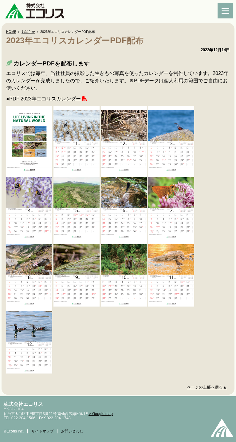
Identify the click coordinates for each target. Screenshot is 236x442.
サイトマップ (42, 431)
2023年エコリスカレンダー (51, 98)
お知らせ (28, 31)
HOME (11, 31)
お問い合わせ (72, 431)
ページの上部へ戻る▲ (207, 387)
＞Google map (100, 414)
